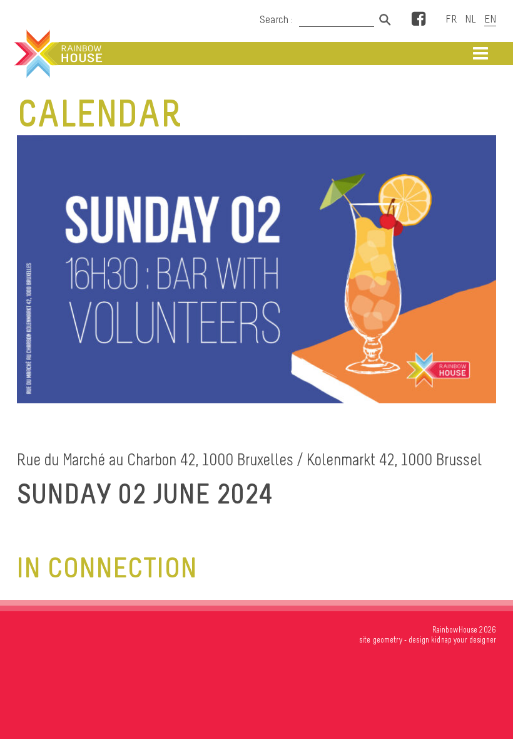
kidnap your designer (463, 639)
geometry (387, 639)
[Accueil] (57, 54)
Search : (276, 19)
